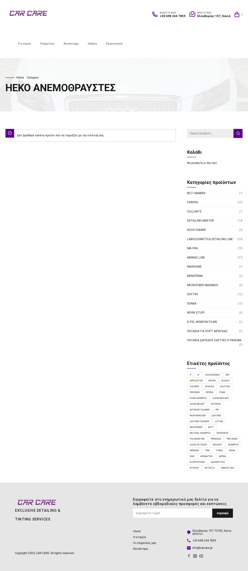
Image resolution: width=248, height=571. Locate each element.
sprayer (194, 450)
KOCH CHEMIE (196, 230)
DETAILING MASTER (200, 220)
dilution (225, 386)
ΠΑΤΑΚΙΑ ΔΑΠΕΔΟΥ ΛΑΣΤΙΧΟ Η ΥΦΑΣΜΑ (214, 340)
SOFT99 (192, 294)
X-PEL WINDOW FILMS (202, 322)
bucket (225, 380)
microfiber (196, 427)
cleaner (194, 386)
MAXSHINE (194, 266)
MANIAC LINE (196, 257)
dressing (195, 392)
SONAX (191, 303)
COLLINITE (194, 211)
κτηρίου (194, 468)
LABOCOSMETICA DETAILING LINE (210, 239)
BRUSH (212, 380)
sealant (217, 444)
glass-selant (197, 404)
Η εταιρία (24, 43)
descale (209, 386)
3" (191, 375)
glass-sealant (221, 398)
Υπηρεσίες (47, 43)
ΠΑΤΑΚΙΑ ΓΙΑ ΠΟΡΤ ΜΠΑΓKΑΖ (207, 331)
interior (216, 404)
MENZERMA (195, 276)
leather (216, 415)
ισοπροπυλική (197, 462)
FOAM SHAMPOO (198, 398)
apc (227, 375)
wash (232, 450)
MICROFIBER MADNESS (202, 285)
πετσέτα (210, 468)
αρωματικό (206, 456)
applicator (196, 380)
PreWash (216, 439)
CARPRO (192, 202)
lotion (219, 421)
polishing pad (197, 439)
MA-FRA (192, 248)
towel (219, 450)
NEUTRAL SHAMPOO (200, 433)
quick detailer (198, 444)
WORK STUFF (196, 312)
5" (199, 375)
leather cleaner (199, 421)
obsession (222, 433)
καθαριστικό (218, 462)
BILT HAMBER (196, 193)
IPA (217, 409)
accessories (212, 375)
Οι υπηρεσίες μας (144, 543)
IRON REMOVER (198, 415)
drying (209, 392)
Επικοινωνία (114, 43)
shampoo (233, 444)
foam (222, 392)
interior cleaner (200, 409)
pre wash (232, 439)
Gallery (92, 43)
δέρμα (222, 456)
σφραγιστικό (227, 468)
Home (20, 77)
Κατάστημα (71, 43)
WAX (192, 456)
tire (207, 450)
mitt (211, 427)
